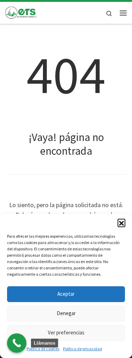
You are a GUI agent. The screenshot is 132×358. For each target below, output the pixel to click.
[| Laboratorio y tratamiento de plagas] (21, 12)
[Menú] (123, 13)
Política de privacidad (82, 348)
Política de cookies (43, 348)
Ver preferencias (66, 332)
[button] (121, 222)
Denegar (66, 313)
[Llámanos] (16, 343)
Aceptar (66, 293)
